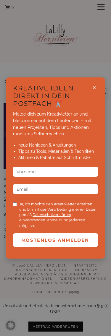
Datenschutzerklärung (53, 214)
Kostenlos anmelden (55, 240)
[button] (10, 325)
